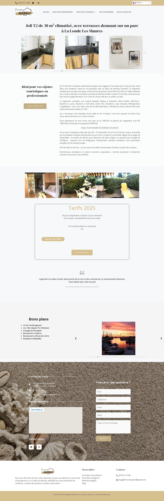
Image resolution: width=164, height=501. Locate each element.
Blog (84, 483)
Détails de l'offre (53, 239)
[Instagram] (38, 3)
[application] (95, 12)
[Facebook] (33, 3)
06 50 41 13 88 (24, 3)
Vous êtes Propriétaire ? (92, 475)
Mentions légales (89, 480)
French (139, 3)
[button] (18, 52)
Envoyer (103, 438)
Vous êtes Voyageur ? (91, 478)
